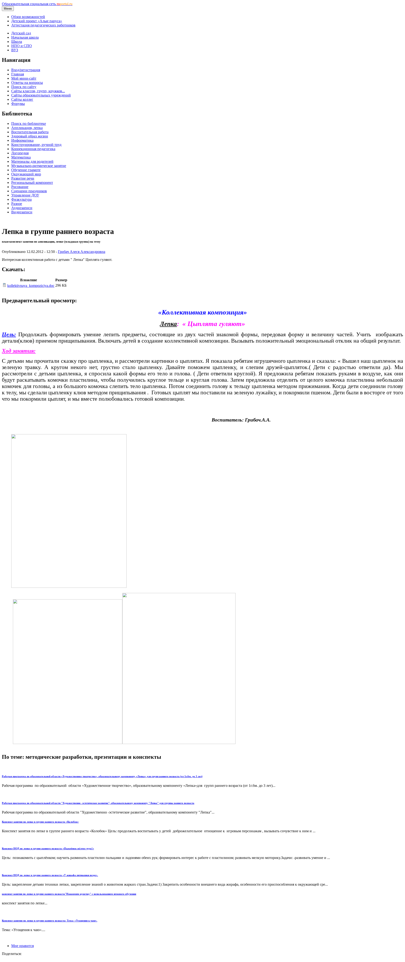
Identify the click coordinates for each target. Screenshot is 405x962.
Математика (21, 157)
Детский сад (21, 33)
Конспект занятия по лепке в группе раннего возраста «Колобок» (40, 821)
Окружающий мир (26, 174)
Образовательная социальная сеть (37, 4)
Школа (16, 42)
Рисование (19, 187)
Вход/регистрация (25, 70)
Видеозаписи (21, 212)
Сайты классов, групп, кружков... (38, 91)
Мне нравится (22, 946)
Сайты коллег (22, 99)
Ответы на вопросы (27, 83)
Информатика (22, 140)
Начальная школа (25, 37)
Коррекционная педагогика (33, 149)
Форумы (18, 104)
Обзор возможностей (28, 17)
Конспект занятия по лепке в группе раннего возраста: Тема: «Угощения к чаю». (49, 920)
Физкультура (21, 199)
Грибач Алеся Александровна (81, 252)
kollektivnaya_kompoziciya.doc (30, 286)
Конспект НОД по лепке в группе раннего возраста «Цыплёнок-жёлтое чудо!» (48, 848)
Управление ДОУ (25, 195)
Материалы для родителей (32, 161)
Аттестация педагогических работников (43, 25)
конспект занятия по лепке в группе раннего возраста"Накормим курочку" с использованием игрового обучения (69, 893)
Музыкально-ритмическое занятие (38, 166)
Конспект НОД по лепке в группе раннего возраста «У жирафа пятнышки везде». (50, 875)
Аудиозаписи (21, 208)
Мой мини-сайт (23, 78)
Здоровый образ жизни (29, 136)
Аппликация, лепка (27, 128)
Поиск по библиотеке (28, 124)
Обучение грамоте (26, 170)
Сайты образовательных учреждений (41, 95)
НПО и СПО (21, 46)
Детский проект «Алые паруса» (36, 21)
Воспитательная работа (30, 132)
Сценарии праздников (29, 191)
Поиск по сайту (23, 87)
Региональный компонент (32, 183)
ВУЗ (14, 50)
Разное (16, 204)
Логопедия (20, 153)
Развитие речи (22, 178)
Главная (17, 74)
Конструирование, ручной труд (36, 145)
